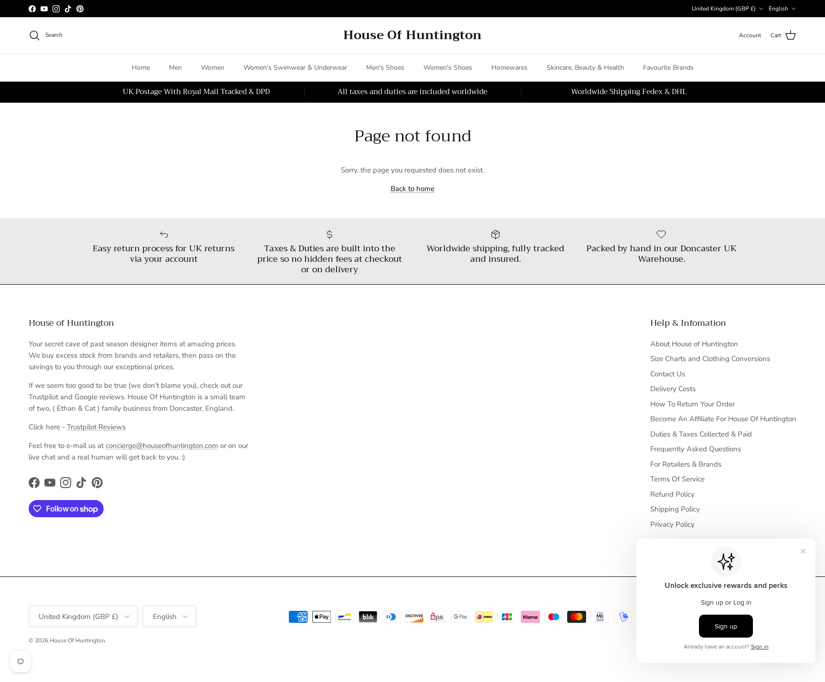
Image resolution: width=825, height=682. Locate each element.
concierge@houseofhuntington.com (162, 445)
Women (212, 67)
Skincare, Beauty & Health (585, 67)
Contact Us (667, 374)
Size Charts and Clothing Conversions (710, 358)
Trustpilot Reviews (96, 427)
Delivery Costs (673, 389)
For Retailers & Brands (685, 464)
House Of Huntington (77, 640)
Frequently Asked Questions (695, 449)
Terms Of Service (677, 479)
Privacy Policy (672, 524)
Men (175, 67)
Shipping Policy (675, 509)
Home (141, 67)
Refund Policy (672, 494)
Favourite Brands (668, 67)
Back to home (412, 188)
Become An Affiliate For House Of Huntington (723, 419)
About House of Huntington (694, 344)
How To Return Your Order (692, 404)
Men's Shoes (385, 67)
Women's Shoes (447, 67)
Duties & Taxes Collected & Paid (701, 434)
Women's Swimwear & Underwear (295, 67)
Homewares (509, 67)
